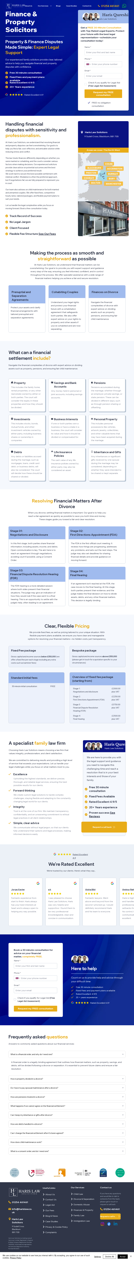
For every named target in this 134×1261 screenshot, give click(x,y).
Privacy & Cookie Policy (56, 1227)
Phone (88, 59)
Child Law (78, 1194)
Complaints (51, 1232)
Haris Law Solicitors (96, 132)
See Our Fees (47, 233)
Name (88, 47)
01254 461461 (20, 1202)
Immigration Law (82, 1221)
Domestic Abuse (82, 1204)
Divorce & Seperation (84, 1199)
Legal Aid (50, 1205)
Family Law (79, 1215)
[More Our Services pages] (51, 6)
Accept (122, 1256)
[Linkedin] (115, 1224)
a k (49, 889)
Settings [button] (97, 1256)
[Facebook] (109, 1224)
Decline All (109, 1256)
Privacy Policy (15, 1257)
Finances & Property (83, 1210)
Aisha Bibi (90, 889)
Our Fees (49, 1210)
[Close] (130, 1256)
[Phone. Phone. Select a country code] (88, 64)
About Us (50, 1194)
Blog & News (51, 1216)
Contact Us (50, 1199)
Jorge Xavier (18, 889)
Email (87, 70)
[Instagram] (102, 1224)
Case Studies (51, 1221)
